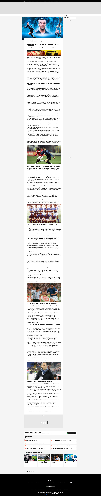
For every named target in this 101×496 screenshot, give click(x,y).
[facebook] (48, 480)
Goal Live (64, 482)
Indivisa (51, 1)
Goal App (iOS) (59, 482)
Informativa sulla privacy (42, 482)
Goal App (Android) (53, 482)
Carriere (48, 482)
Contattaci (30, 482)
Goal (35, 489)
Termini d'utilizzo (35, 482)
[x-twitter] (50, 480)
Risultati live (29, 1)
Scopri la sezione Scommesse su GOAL (67, 18)
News (33, 1)
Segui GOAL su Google (51, 486)
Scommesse (68, 482)
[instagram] (52, 480)
